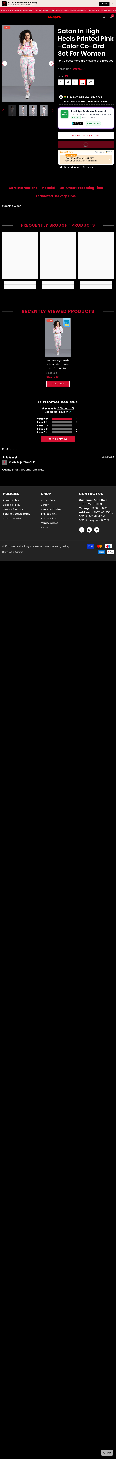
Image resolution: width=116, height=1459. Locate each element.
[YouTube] (96, 530)
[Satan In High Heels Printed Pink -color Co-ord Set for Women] (58, 337)
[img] (10, 457)
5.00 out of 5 (65, 408)
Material (48, 188)
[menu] (4, 17)
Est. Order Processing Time (81, 188)
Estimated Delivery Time (56, 196)
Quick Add (58, 383)
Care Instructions (23, 188)
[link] (20, 283)
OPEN (104, 4)
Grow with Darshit (12, 552)
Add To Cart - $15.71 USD (85, 135)
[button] (4, 63)
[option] (28, 63)
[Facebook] (81, 530)
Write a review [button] (58, 438)
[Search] (104, 17)
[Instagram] (89, 530)
